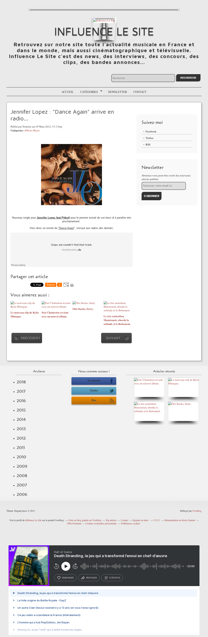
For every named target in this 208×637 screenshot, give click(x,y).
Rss (94, 400)
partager (91, 577)
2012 (21, 438)
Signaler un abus (140, 520)
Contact (139, 92)
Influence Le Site (104, 31)
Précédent (30, 338)
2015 (21, 410)
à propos (114, 577)
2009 (22, 466)
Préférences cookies (130, 523)
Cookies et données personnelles (101, 523)
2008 (22, 475)
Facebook (151, 131)
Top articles (111, 520)
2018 (21, 382)
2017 (21, 391)
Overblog (197, 510)
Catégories (87, 92)
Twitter (149, 138)
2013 (21, 428)
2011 (21, 447)
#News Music (32, 130)
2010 (21, 456)
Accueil (68, 92)
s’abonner (68, 577)
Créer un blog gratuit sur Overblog (84, 520)
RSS (148, 144)
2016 (21, 400)
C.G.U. (156, 520)
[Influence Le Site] (104, 20)
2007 (22, 485)
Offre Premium (74, 523)
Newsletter (117, 92)
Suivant (113, 338)
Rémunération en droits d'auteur (180, 520)
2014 (21, 419)
